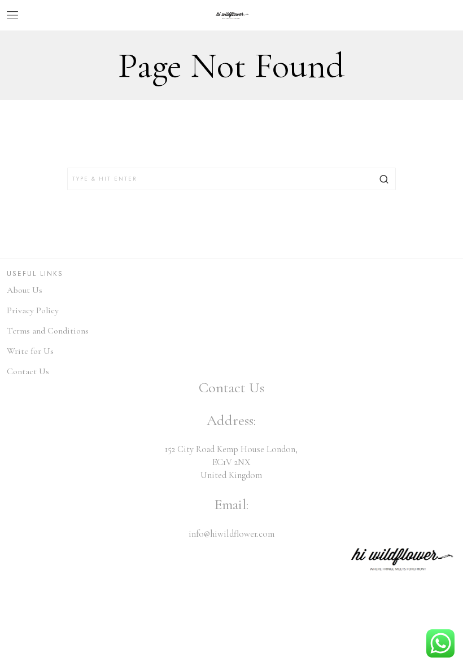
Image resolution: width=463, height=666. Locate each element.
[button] (384, 179)
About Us (24, 290)
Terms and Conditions (48, 330)
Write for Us (30, 351)
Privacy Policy (33, 310)
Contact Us (28, 371)
